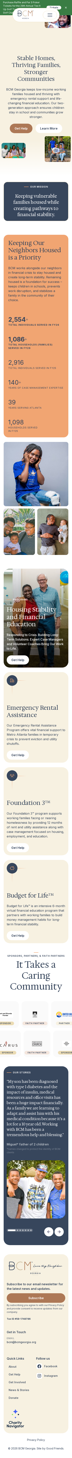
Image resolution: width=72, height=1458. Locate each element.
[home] (25, 15)
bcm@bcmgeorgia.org (21, 1342)
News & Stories (19, 1390)
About (13, 1366)
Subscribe (36, 1298)
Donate (13, 1397)
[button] (50, 15)
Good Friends (55, 1448)
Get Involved (17, 1382)
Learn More (49, 128)
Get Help (21, 128)
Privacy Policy (36, 1439)
